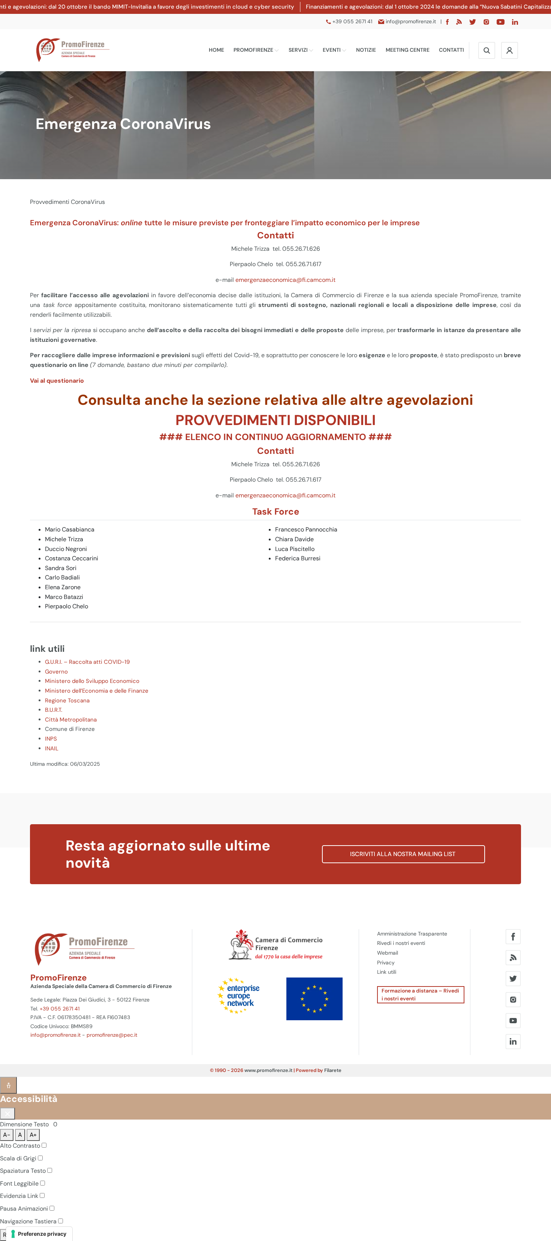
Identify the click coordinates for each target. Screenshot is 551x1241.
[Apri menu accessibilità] (8, 1085)
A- (6, 1135)
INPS (51, 739)
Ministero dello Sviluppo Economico (92, 681)
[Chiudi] (7, 1114)
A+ (33, 1135)
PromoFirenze (254, 49)
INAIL (51, 748)
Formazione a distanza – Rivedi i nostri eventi (420, 994)
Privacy (386, 962)
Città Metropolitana (71, 719)
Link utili (386, 972)
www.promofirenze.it (268, 1070)
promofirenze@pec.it (112, 1034)
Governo (56, 671)
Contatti (451, 49)
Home (216, 49)
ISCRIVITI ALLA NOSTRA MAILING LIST (403, 854)
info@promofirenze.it (55, 1034)
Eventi (332, 49)
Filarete (332, 1070)
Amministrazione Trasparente (412, 933)
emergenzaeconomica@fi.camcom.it (285, 280)
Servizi (299, 49)
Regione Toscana (67, 700)
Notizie (366, 49)
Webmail (387, 952)
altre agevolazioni (411, 400)
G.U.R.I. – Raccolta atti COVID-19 (87, 662)
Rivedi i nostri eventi (401, 943)
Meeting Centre (408, 49)
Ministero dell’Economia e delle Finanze (96, 691)
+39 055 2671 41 (59, 1008)
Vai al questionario (57, 381)
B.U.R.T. (53, 710)
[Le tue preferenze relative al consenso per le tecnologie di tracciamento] (39, 1234)
